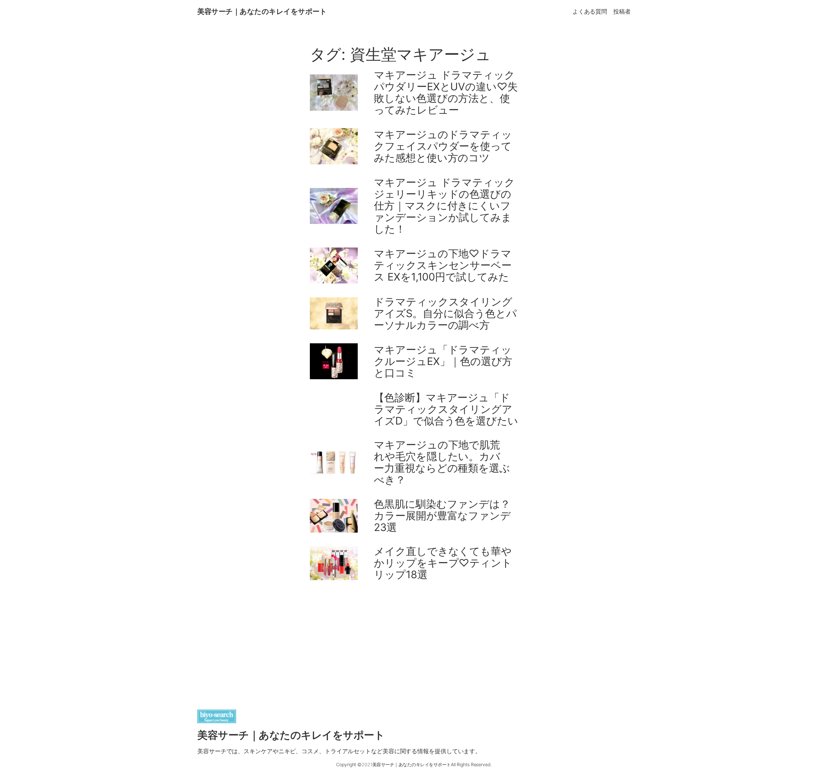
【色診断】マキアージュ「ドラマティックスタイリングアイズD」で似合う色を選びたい (446, 409)
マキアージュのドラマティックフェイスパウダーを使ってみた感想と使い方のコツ (443, 146)
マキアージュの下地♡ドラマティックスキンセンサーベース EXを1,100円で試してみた (443, 265)
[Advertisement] (414, 638)
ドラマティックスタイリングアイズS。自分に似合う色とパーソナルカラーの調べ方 (445, 313)
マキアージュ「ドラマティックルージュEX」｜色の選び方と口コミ (443, 361)
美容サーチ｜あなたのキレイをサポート (262, 11)
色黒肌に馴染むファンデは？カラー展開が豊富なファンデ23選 (442, 515)
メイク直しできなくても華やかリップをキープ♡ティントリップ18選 (443, 563)
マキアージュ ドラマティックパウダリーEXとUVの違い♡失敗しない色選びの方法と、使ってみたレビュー (446, 92)
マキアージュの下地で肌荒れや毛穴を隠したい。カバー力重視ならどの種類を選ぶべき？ (442, 462)
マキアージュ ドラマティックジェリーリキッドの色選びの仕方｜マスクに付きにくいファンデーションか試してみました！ (444, 206)
